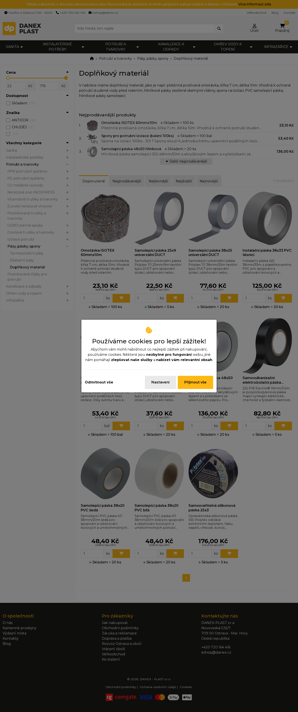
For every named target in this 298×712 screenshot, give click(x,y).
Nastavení (160, 382)
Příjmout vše (195, 382)
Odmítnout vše (99, 382)
